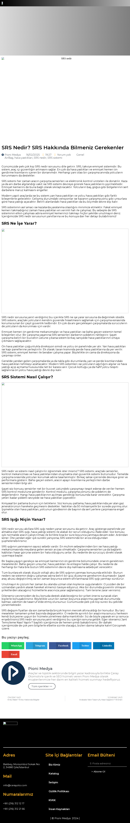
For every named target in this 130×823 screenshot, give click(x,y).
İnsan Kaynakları (59, 809)
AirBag (9, 157)
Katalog (54, 773)
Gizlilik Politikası (59, 791)
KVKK (52, 800)
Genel (80, 154)
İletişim (53, 782)
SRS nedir (40, 157)
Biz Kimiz (54, 764)
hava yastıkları (23, 157)
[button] (67, 3)
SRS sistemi (55, 157)
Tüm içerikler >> (41, 686)
